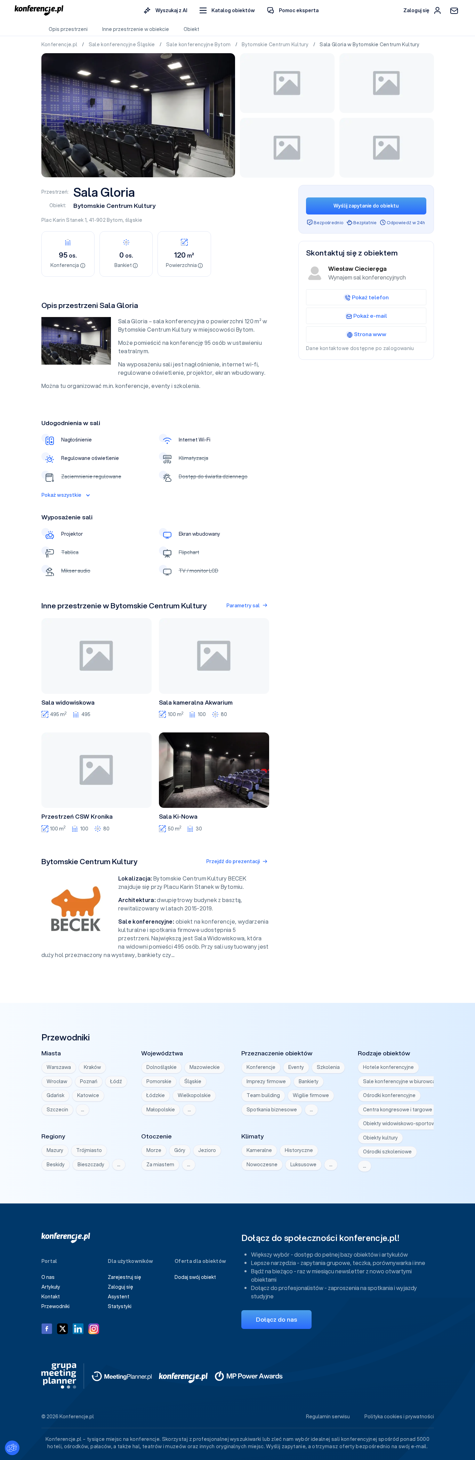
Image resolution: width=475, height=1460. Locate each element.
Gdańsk (55, 1095)
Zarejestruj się (124, 1277)
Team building (263, 1095)
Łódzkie (155, 1095)
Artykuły (50, 1286)
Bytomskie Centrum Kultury (275, 44)
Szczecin (57, 1109)
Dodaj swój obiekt (195, 1277)
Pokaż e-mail (370, 315)
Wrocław (57, 1081)
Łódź (116, 1081)
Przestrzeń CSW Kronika (77, 816)
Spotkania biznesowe (272, 1109)
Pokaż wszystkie (61, 495)
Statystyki (119, 1306)
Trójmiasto (89, 1150)
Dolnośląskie (161, 1067)
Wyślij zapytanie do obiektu (365, 205)
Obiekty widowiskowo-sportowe (400, 1123)
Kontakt (50, 1296)
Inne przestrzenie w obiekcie (135, 29)
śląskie (133, 220)
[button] (227, 11)
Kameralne (259, 1150)
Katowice (88, 1095)
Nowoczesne (262, 1164)
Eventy (296, 1067)
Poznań (88, 1081)
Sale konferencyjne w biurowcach (402, 1081)
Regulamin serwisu (328, 1416)
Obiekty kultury (380, 1137)
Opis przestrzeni (68, 29)
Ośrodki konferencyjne (389, 1095)
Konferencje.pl (60, 44)
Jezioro (207, 1150)
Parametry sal (243, 605)
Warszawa (59, 1067)
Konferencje (261, 1067)
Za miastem (160, 1164)
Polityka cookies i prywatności (399, 1416)
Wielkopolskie (194, 1095)
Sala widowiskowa (68, 702)
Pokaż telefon (370, 297)
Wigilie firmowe (311, 1095)
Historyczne (299, 1150)
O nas (48, 1277)
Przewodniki (55, 1306)
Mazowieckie (205, 1067)
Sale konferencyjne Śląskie (122, 44)
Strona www (370, 334)
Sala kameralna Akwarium (196, 702)
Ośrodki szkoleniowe (387, 1151)
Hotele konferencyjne (388, 1067)
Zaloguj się (120, 1286)
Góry (179, 1150)
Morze (153, 1150)
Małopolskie (160, 1109)
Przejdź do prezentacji (233, 861)
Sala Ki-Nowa (178, 816)
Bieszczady (91, 1164)
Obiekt (191, 29)
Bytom (115, 220)
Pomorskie (158, 1081)
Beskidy (56, 1164)
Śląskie (192, 1081)
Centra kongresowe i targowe (397, 1109)
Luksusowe (303, 1164)
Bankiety (309, 1081)
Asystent (118, 1296)
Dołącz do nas (276, 1319)
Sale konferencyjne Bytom (199, 44)
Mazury (55, 1150)
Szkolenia (328, 1067)
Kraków (92, 1067)
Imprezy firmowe (266, 1081)
